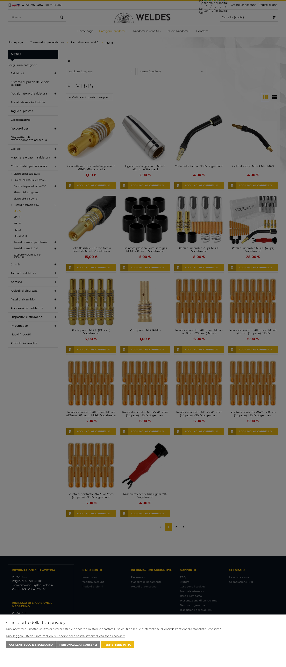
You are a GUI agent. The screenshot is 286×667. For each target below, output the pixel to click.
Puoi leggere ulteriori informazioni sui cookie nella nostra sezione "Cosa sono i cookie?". (65, 636)
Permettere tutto (117, 644)
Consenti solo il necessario (31, 644)
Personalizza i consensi (78, 644)
